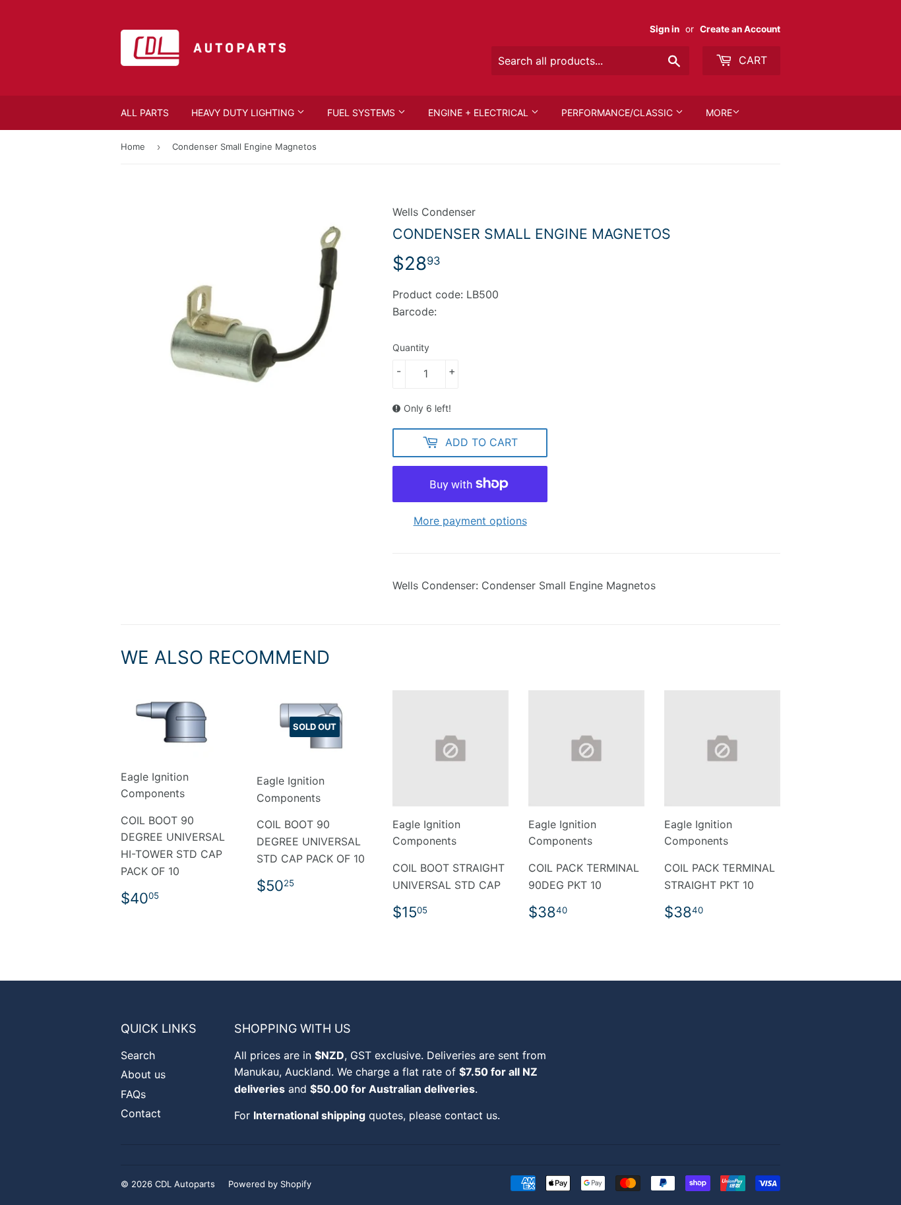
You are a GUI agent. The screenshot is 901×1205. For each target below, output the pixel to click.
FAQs (133, 1094)
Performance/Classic (618, 112)
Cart (751, 60)
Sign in (664, 29)
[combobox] (590, 60)
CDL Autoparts (185, 1184)
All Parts (145, 112)
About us (143, 1074)
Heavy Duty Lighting (244, 112)
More (719, 112)
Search (138, 1055)
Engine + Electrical (479, 112)
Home (133, 146)
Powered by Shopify (269, 1184)
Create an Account (740, 29)
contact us (471, 1115)
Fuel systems (362, 112)
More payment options (470, 520)
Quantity (410, 347)
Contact (141, 1113)
